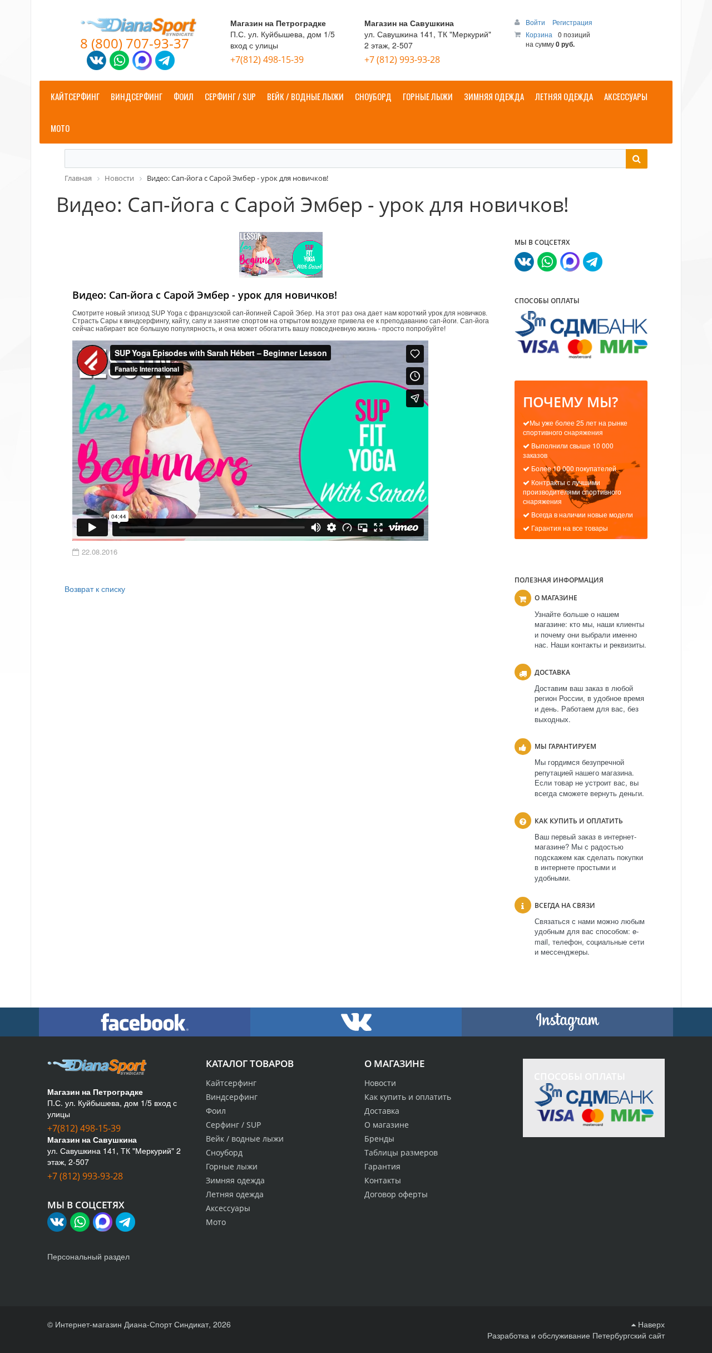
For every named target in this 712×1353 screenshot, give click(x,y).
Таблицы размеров (401, 1152)
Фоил (216, 1110)
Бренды (379, 1138)
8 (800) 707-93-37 (134, 43)
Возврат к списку (95, 588)
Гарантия (382, 1166)
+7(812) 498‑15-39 (267, 59)
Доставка (381, 1110)
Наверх (650, 1324)
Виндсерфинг (232, 1097)
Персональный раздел (88, 1256)
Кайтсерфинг (231, 1083)
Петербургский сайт (628, 1335)
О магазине (386, 1124)
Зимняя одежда (235, 1180)
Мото (216, 1222)
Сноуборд (224, 1152)
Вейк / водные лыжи (245, 1138)
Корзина (539, 34)
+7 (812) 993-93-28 (402, 59)
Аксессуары (228, 1208)
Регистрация (572, 22)
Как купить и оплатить (407, 1097)
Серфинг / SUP (233, 1124)
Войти (536, 22)
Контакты (382, 1180)
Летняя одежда (235, 1194)
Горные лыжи (232, 1166)
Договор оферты (396, 1194)
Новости (380, 1083)
